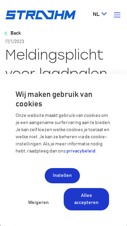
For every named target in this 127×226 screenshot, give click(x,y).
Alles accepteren (86, 199)
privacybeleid (81, 151)
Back (15, 33)
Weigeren (38, 202)
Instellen (62, 175)
